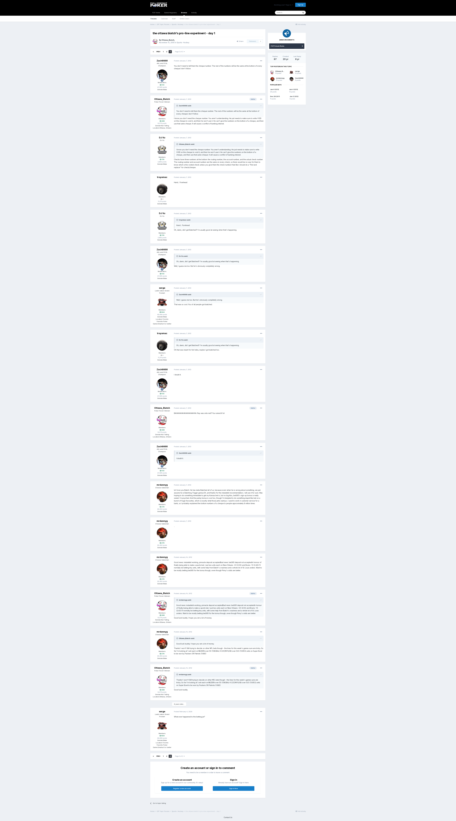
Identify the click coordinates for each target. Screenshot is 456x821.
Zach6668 (162, 60)
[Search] (303, 12)
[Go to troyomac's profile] (162, 189)
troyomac (162, 177)
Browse (184, 13)
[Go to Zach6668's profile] (162, 75)
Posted (182, 61)
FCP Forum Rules (277, 46)
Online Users (184, 19)
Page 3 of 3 (179, 52)
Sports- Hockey (183, 42)
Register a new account (182, 788)
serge (162, 288)
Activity (194, 13)
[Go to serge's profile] (162, 302)
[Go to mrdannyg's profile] (162, 496)
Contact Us (228, 817)
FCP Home (156, 13)
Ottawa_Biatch (168, 40)
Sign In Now (233, 788)
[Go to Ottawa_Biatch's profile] (155, 41)
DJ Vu (162, 137)
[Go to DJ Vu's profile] (162, 149)
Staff (174, 19)
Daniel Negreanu (170, 13)
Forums (154, 19)
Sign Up (300, 5)
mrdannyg (162, 485)
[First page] (153, 51)
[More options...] (261, 60)
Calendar (164, 19)
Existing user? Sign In (283, 5)
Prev (158, 52)
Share (240, 41)
